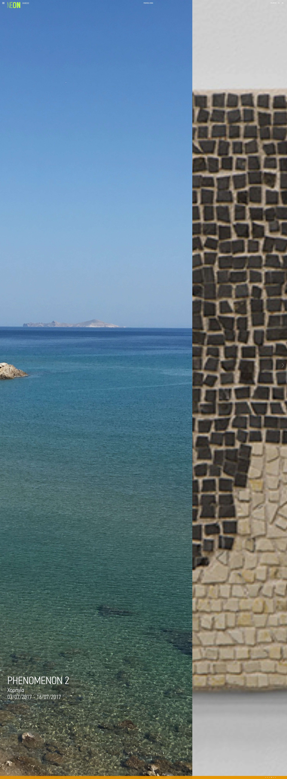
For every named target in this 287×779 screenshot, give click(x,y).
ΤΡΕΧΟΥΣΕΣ (146, 3)
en (282, 3)
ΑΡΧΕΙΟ (151, 3)
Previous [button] (3, 365)
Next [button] (283, 365)
